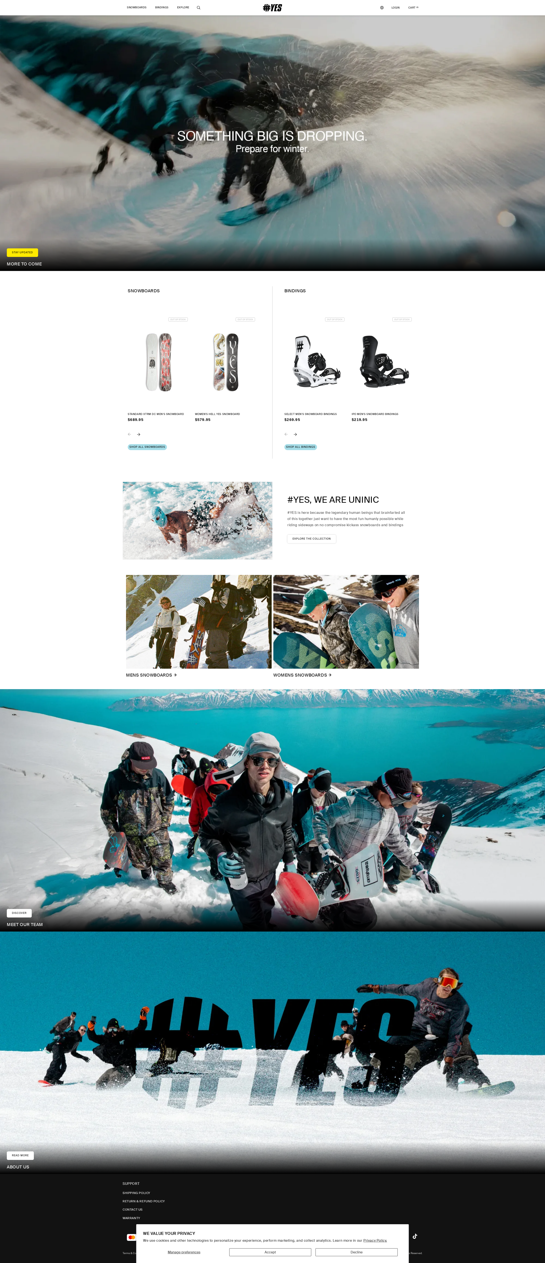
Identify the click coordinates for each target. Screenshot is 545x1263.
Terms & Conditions (134, 1253)
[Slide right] (141, 437)
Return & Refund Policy (144, 1201)
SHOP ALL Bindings (300, 447)
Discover (19, 913)
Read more (20, 1155)
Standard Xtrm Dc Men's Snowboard (156, 414)
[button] (136, 7)
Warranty (131, 1218)
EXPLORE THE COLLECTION (312, 538)
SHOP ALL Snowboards (147, 447)
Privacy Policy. (375, 1240)
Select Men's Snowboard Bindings (310, 414)
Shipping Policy (136, 1193)
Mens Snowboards (149, 675)
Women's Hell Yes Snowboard (217, 414)
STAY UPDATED (22, 252)
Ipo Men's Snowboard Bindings (375, 414)
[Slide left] (132, 437)
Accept (270, 1252)
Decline (357, 1252)
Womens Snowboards (300, 675)
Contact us (133, 1209)
